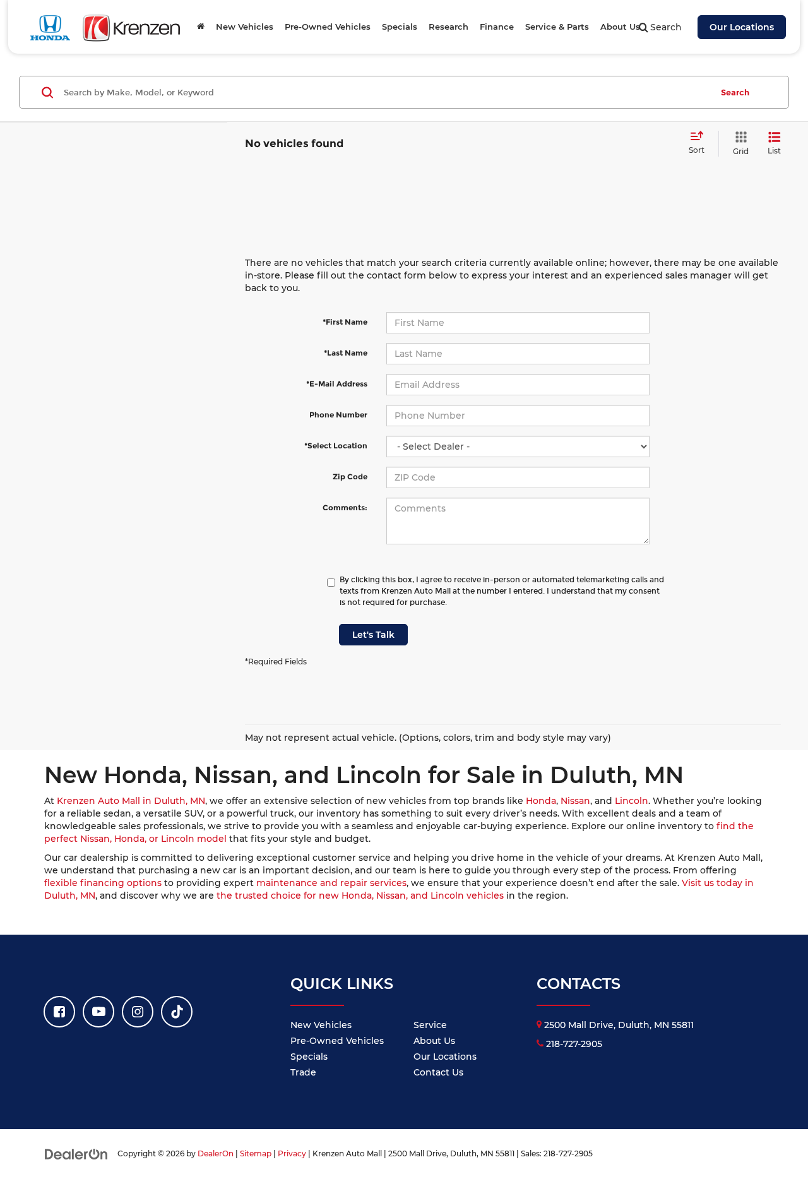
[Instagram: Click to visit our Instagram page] (137, 1011)
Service (430, 1025)
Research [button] (448, 26)
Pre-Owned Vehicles (337, 1040)
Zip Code (350, 476)
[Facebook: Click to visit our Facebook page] (59, 1011)
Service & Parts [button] (557, 26)
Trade (303, 1072)
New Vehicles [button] (244, 26)
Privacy (292, 1153)
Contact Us (438, 1072)
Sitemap (255, 1153)
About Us (434, 1040)
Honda (541, 800)
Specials (309, 1056)
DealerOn (216, 1153)
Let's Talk (373, 634)
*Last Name (345, 352)
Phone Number (338, 414)
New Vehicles (321, 1025)
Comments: (345, 507)
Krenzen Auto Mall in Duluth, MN (131, 800)
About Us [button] (620, 26)
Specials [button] (399, 26)
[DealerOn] (76, 1153)
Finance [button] (497, 26)
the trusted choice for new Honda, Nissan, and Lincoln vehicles (360, 895)
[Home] (200, 26)
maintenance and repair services (331, 883)
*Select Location (335, 445)
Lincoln (631, 800)
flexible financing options (103, 883)
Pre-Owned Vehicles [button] (328, 26)
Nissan (575, 800)
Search (735, 92)
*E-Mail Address (336, 383)
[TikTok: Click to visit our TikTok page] (176, 1011)
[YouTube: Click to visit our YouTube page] (98, 1011)
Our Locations (742, 27)
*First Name (345, 321)
